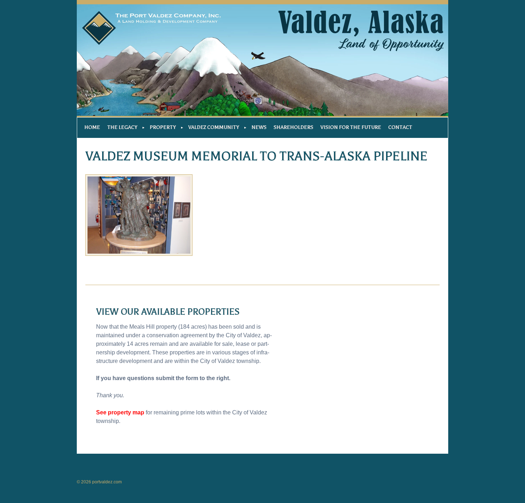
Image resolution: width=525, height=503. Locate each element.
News (258, 127)
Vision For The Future (350, 127)
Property (163, 127)
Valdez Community (213, 127)
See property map (120, 412)
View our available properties (167, 312)
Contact (400, 127)
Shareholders (293, 127)
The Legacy (122, 127)
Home (92, 127)
